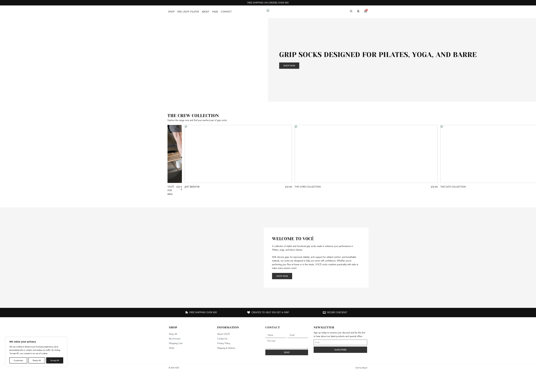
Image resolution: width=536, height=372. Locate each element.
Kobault (364, 368)
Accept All (54, 360)
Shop (171, 11)
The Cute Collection (453, 186)
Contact (226, 11)
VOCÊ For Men (171, 190)
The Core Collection (308, 186)
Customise (18, 360)
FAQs (215, 11)
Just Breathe (192, 186)
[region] (36, 351)
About (206, 11)
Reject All (37, 360)
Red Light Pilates (188, 11)
